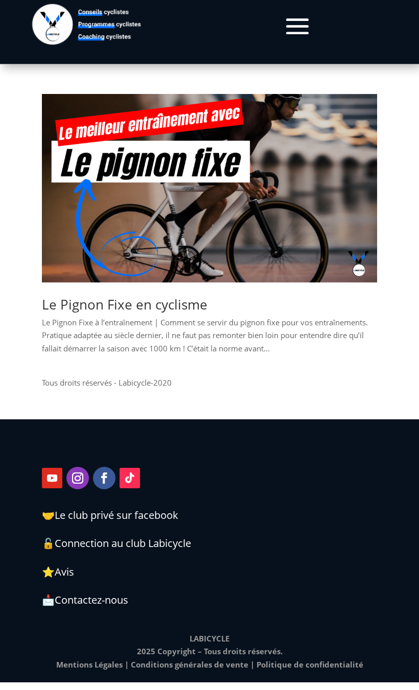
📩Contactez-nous (85, 600)
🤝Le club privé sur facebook (110, 515)
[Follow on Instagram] (77, 478)
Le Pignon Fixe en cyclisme (124, 304)
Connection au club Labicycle (123, 543)
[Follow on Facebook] (104, 478)
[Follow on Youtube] (52, 478)
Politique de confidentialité (310, 664)
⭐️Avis (58, 572)
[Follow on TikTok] (130, 478)
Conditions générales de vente (189, 664)
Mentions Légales (89, 664)
